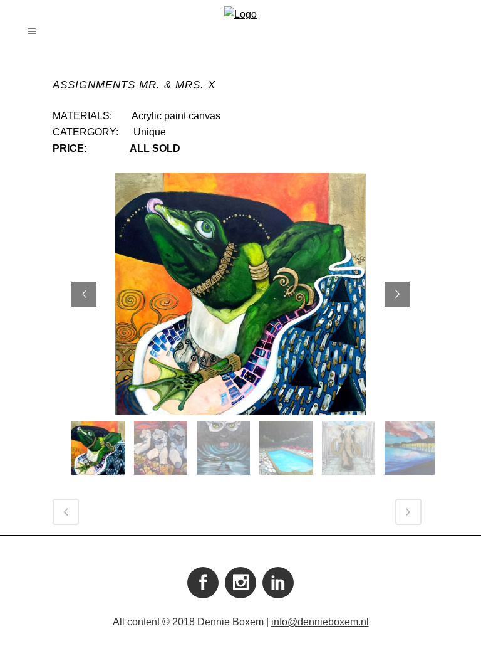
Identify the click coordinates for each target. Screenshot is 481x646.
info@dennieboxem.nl (320, 622)
